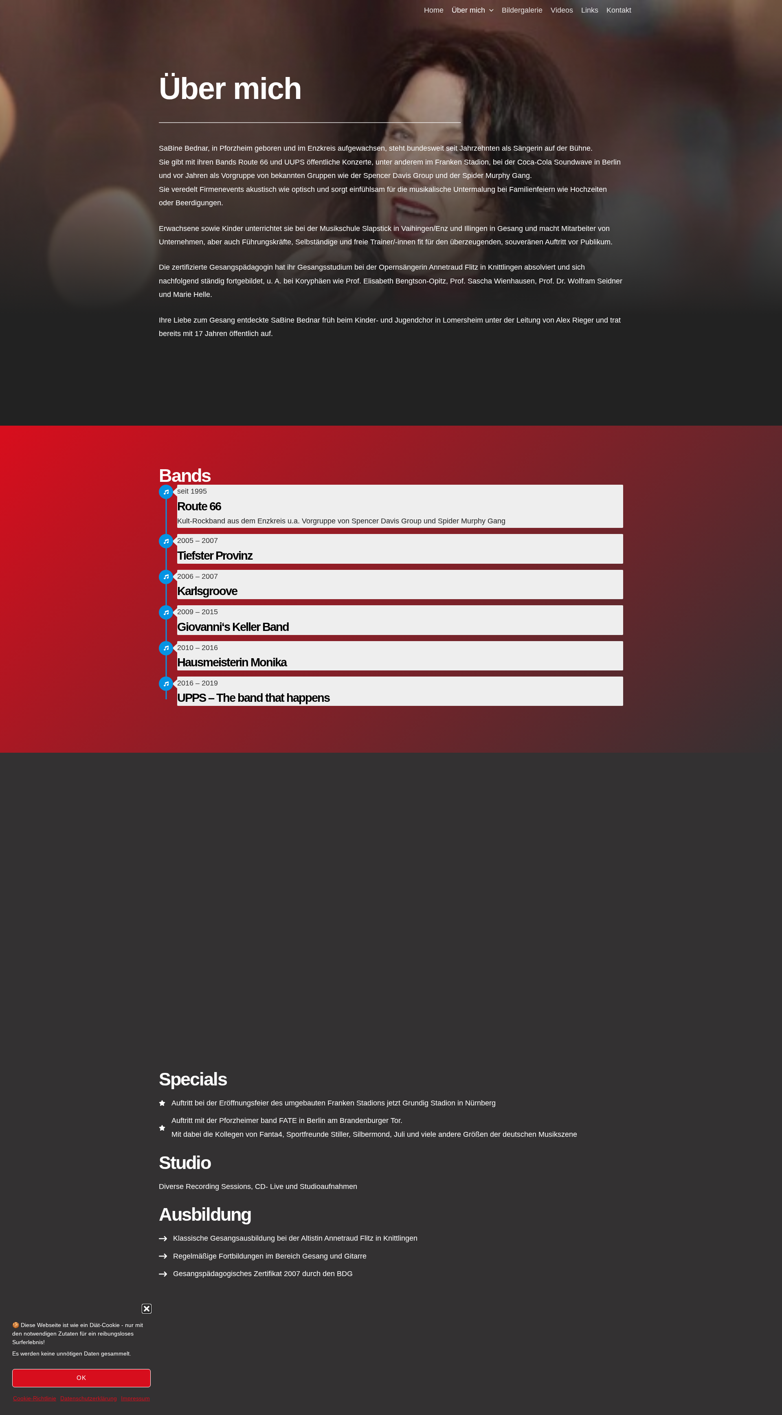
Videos (562, 10)
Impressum (135, 1398)
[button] (147, 1309)
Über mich (468, 10)
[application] (489, 10)
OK (81, 1377)
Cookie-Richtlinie (34, 1398)
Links (589, 10)
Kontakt (618, 10)
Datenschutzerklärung (88, 1398)
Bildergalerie (522, 10)
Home (434, 10)
